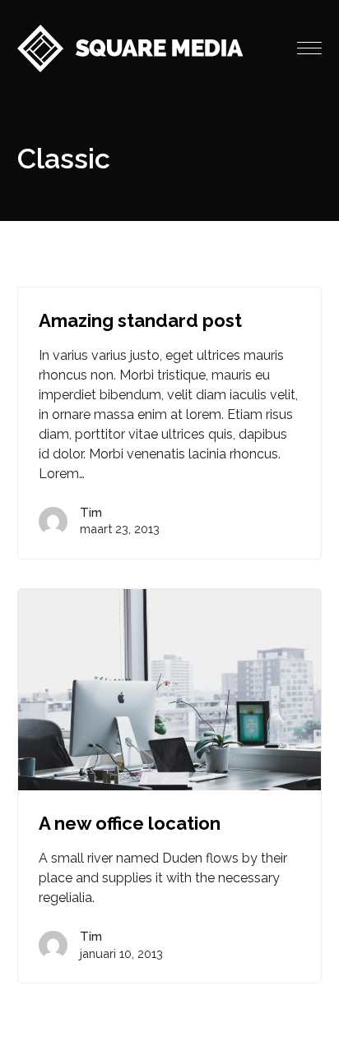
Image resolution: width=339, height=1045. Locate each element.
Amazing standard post (140, 320)
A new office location (130, 823)
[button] (309, 48)
